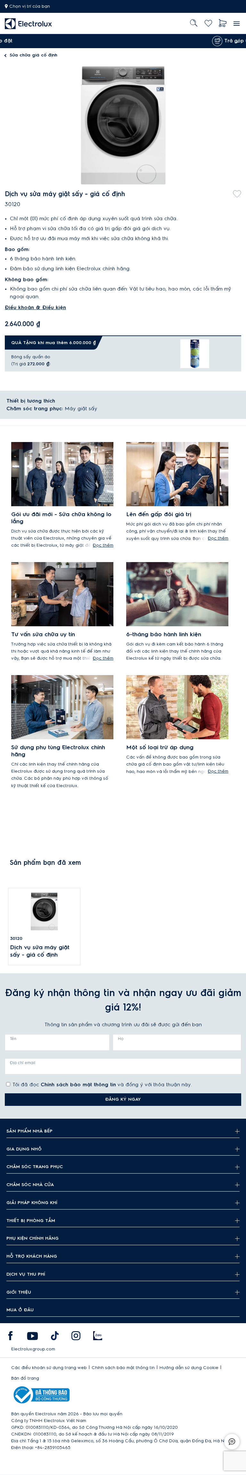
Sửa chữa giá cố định (33, 55)
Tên (13, 1039)
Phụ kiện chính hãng (32, 1238)
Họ (121, 1039)
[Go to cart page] (223, 23)
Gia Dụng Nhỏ (24, 1149)
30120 (16, 938)
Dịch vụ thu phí (25, 1274)
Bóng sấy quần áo (30, 357)
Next (236, 41)
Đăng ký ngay (123, 1099)
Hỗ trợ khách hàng (31, 1256)
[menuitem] (28, 23)
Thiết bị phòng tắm (30, 1221)
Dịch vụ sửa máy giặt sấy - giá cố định (40, 951)
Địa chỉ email (22, 1063)
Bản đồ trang (25, 1378)
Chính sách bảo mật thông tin (78, 1084)
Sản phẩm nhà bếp (29, 1131)
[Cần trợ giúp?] (232, 1441)
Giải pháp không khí (31, 1203)
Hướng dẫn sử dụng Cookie (189, 1368)
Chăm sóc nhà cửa (30, 1185)
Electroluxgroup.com (33, 1349)
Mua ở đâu (20, 1310)
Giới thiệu (18, 1292)
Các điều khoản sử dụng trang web (49, 1368)
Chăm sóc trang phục (34, 1167)
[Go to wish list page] (208, 23)
